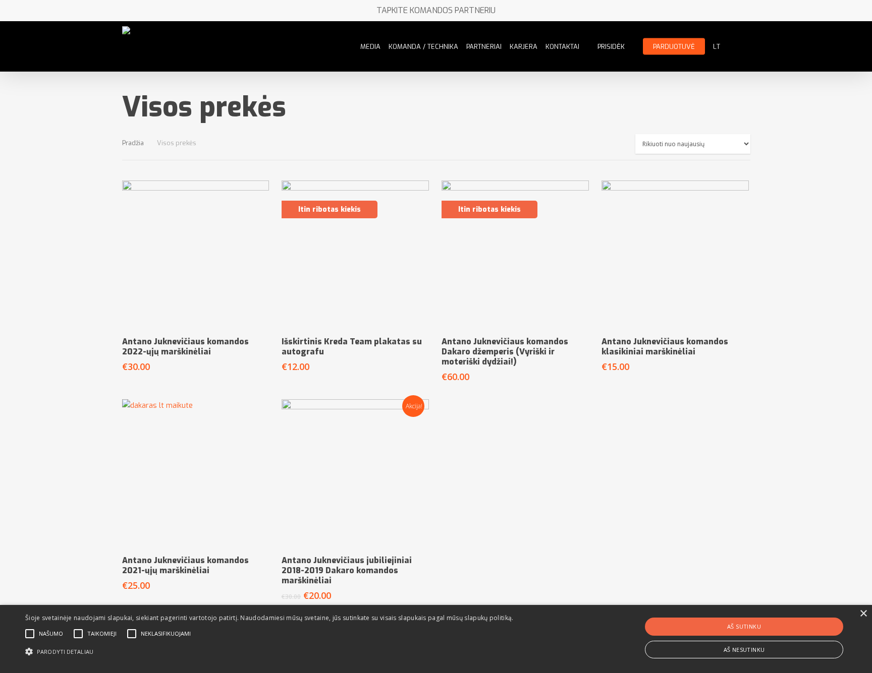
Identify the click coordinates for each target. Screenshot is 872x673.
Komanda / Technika (423, 46)
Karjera (523, 46)
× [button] (863, 614)
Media (370, 46)
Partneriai (484, 46)
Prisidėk (611, 46)
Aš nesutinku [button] (744, 649)
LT (716, 46)
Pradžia (133, 143)
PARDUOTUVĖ (674, 46)
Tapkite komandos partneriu (436, 10)
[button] (269, 651)
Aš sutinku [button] (744, 626)
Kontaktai (562, 46)
